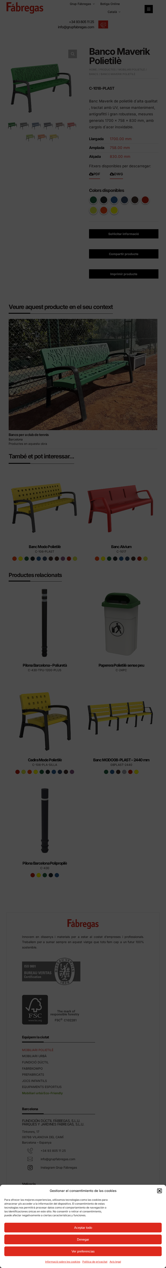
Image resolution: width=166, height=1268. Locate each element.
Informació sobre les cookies (62, 1261)
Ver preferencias (83, 1251)
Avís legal (115, 1261)
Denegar (83, 1239)
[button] (159, 1191)
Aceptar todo (83, 1227)
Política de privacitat (94, 1261)
